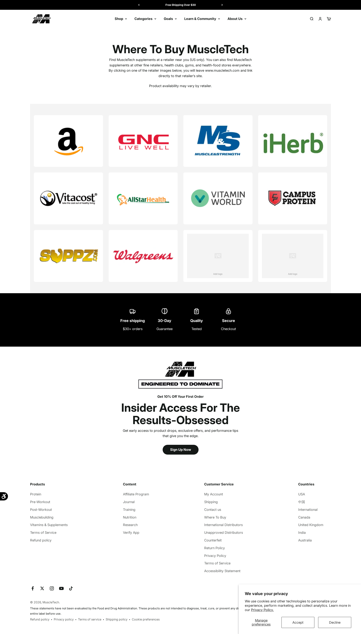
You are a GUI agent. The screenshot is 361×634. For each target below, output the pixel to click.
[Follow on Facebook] (32, 588)
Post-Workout (41, 510)
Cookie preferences (146, 619)
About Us (235, 19)
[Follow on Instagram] (51, 588)
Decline (335, 622)
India (302, 533)
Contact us (212, 510)
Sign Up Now (180, 450)
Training (129, 510)
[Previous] (139, 5)
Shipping (211, 502)
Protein (35, 494)
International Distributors (223, 525)
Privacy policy (64, 619)
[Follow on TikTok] (71, 588)
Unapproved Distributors (223, 533)
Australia (305, 540)
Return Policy (214, 548)
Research (130, 525)
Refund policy (41, 540)
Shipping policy (116, 619)
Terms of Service (43, 533)
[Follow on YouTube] (61, 588)
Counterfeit (213, 540)
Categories (143, 19)
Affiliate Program (136, 494)
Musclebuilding (41, 517)
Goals (168, 19)
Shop (119, 19)
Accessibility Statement (222, 571)
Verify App (131, 533)
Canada (304, 517)
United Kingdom (310, 525)
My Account (213, 494)
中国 (301, 502)
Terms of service (89, 619)
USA (301, 494)
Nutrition (129, 517)
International (308, 510)
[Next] (222, 5)
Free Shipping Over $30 (180, 4)
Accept (297, 622)
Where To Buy (215, 517)
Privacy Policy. (262, 610)
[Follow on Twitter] (42, 588)
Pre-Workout (40, 502)
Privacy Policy (215, 556)
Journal (129, 502)
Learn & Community (200, 19)
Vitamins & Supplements (49, 525)
